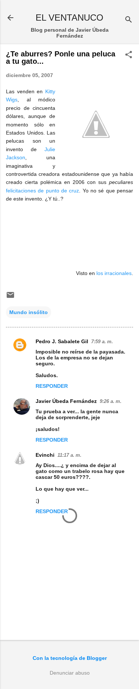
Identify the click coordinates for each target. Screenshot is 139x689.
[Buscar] (128, 20)
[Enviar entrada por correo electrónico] (10, 297)
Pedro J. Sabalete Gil (62, 341)
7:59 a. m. (102, 341)
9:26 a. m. (111, 401)
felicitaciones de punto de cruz (42, 191)
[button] (128, 55)
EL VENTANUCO (69, 17)
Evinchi (45, 455)
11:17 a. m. (69, 455)
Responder (52, 386)
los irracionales (114, 273)
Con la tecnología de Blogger (70, 658)
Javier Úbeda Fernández (66, 401)
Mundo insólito (28, 312)
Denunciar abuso (70, 673)
